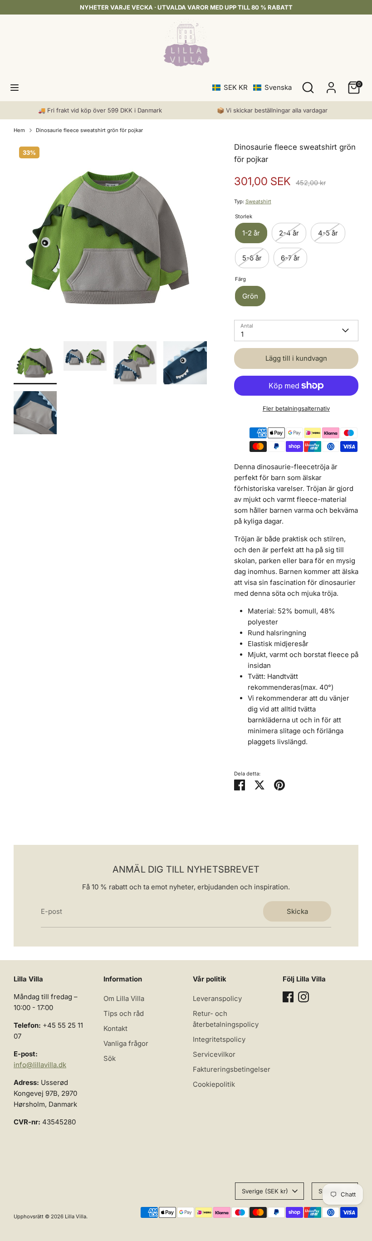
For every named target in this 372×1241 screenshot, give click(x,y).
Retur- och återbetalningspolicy (226, 1019)
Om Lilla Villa (123, 998)
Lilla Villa (75, 1216)
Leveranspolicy (217, 998)
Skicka (297, 911)
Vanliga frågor (125, 1043)
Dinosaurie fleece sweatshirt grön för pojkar (89, 130)
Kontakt (115, 1028)
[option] (110, 241)
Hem (19, 130)
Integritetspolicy (219, 1039)
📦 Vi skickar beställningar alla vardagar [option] (272, 110)
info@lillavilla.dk (40, 1064)
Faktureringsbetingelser (231, 1069)
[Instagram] (303, 996)
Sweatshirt (258, 201)
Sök (109, 1058)
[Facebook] (288, 996)
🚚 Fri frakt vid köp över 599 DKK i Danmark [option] (100, 110)
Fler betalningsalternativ (296, 408)
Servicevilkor (214, 1054)
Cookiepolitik (214, 1084)
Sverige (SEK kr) (265, 1191)
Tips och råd (123, 1013)
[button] (252, 87)
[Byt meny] (14, 87)
